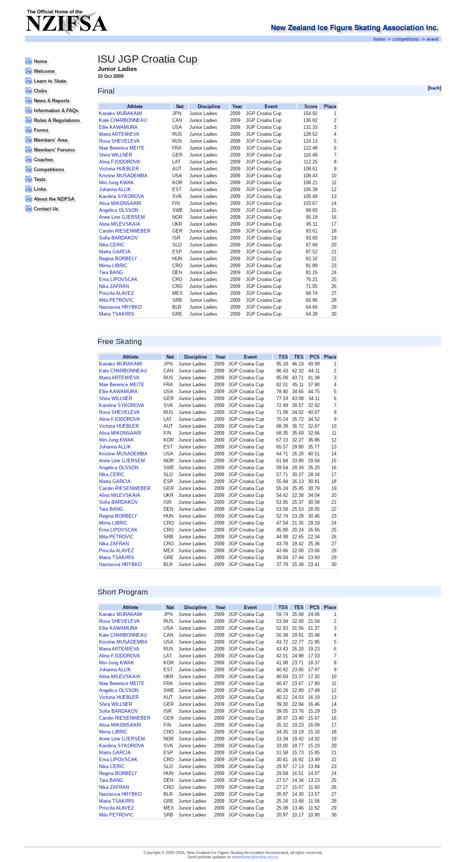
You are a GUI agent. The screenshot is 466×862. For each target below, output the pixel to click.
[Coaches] (56, 155)
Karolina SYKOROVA (121, 196)
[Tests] (56, 174)
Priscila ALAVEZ (116, 293)
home (379, 39)
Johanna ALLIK (115, 189)
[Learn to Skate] (56, 76)
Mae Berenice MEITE (122, 148)
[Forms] (56, 125)
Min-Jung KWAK (116, 182)
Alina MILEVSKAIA (119, 224)
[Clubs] (56, 86)
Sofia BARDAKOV (118, 238)
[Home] (56, 57)
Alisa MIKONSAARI (120, 203)
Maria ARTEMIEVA (119, 134)
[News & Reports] (56, 96)
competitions (405, 39)
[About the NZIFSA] (56, 194)
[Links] (56, 184)
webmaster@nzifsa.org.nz (255, 857)
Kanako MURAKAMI (120, 113)
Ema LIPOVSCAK (118, 279)
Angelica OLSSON (118, 210)
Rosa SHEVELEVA (119, 141)
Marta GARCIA (115, 251)
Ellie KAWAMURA (118, 127)
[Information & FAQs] (56, 106)
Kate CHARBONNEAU (123, 120)
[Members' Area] (56, 135)
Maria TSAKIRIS (116, 314)
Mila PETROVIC (116, 300)
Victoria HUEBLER (119, 168)
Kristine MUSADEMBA (123, 175)
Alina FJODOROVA (119, 162)
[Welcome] (56, 66)
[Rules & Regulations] (56, 115)
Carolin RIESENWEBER (124, 231)
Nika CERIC (112, 245)
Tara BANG (111, 272)
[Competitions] (56, 165)
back (434, 88)
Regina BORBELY (118, 258)
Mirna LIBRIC (113, 265)
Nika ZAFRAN (114, 286)
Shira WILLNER (115, 155)
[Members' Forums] (56, 145)
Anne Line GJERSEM (122, 217)
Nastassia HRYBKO (120, 307)
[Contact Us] (56, 204)
